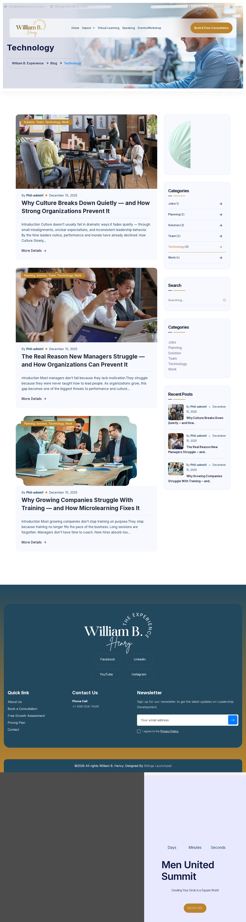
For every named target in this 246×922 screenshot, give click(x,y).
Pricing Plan (16, 723)
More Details (32, 251)
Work (65, 122)
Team (39, 122)
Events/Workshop (149, 27)
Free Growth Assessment (26, 716)
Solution (29, 122)
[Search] (224, 300)
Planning (29, 275)
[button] (195, 773)
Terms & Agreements (25, 766)
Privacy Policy (226, 766)
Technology (52, 122)
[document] (123, 847)
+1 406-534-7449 (85, 706)
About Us (15, 702)
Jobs (171, 203)
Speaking (128, 27)
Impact (86, 27)
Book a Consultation (22, 709)
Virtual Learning (108, 27)
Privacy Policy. (169, 731)
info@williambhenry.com (26, 6)
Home (75, 27)
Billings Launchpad (157, 766)
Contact (13, 729)
